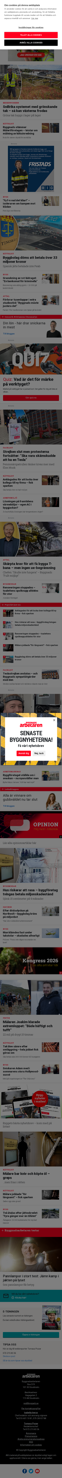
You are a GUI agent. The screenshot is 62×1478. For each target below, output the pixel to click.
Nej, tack (39, 753)
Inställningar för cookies (31, 27)
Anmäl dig (23, 753)
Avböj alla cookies (31, 43)
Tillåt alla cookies (31, 35)
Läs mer (34, 18)
